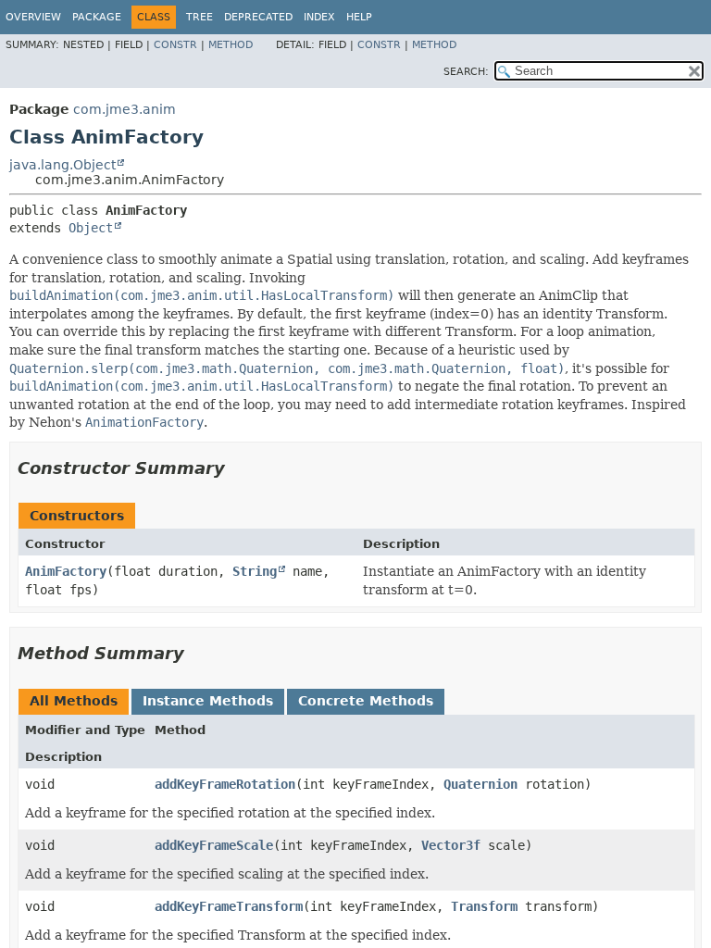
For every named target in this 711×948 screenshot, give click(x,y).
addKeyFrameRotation (225, 784)
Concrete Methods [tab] (365, 700)
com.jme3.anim (124, 109)
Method (230, 45)
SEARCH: (466, 72)
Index (319, 17)
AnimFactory (65, 571)
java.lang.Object (62, 164)
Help (359, 17)
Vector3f (450, 845)
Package (96, 17)
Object (91, 227)
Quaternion (480, 784)
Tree (199, 17)
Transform (484, 906)
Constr (175, 45)
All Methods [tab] (74, 700)
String (254, 571)
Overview (33, 17)
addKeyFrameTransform (229, 906)
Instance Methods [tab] (208, 700)
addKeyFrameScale (214, 845)
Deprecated (258, 17)
